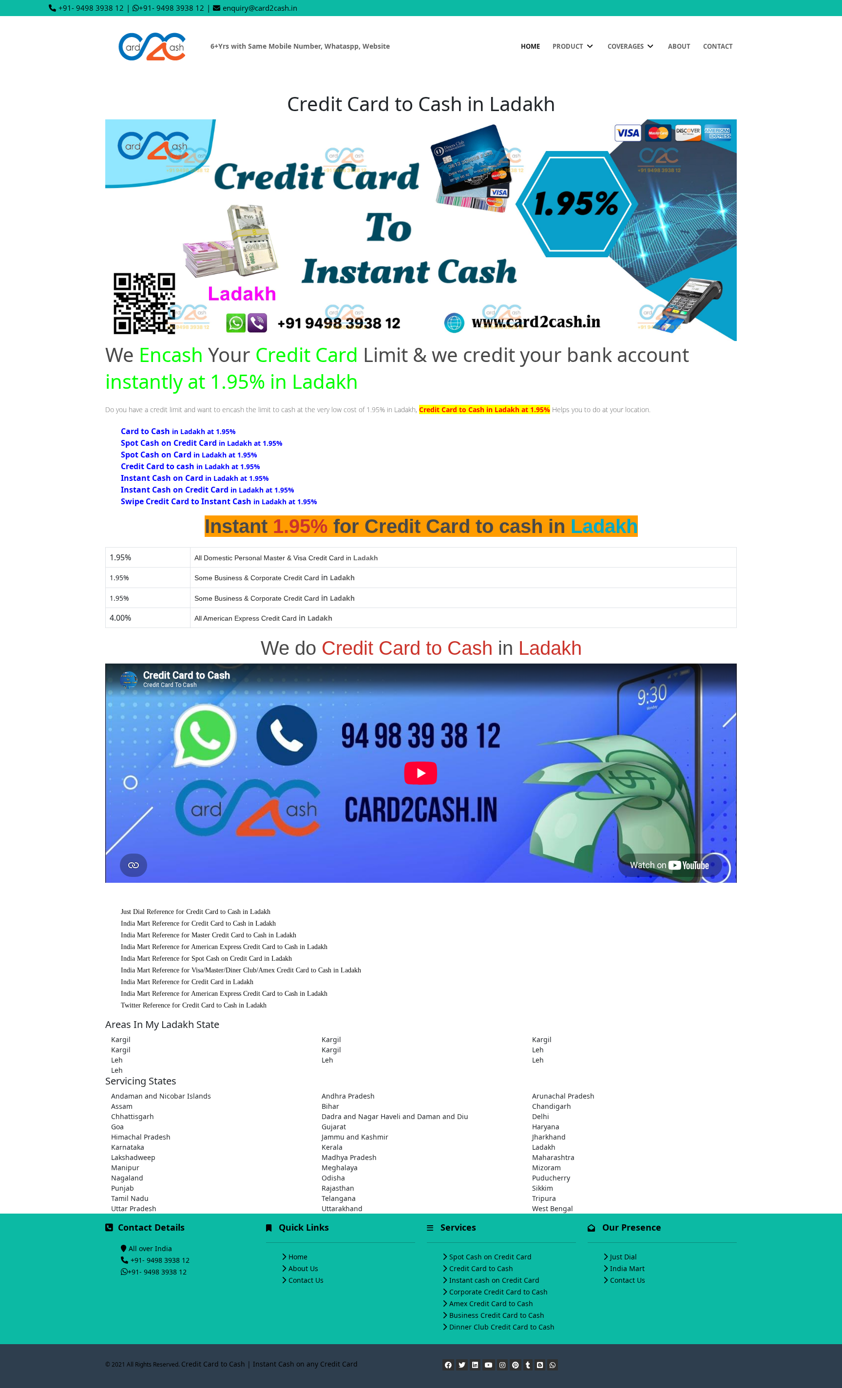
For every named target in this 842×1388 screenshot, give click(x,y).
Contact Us (306, 1280)
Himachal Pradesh (141, 1136)
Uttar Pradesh (133, 1208)
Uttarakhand (342, 1208)
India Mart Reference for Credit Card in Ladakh (187, 982)
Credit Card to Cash (481, 1268)
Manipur (125, 1167)
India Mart (627, 1268)
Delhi (540, 1116)
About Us (303, 1268)
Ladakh (543, 1147)
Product (569, 46)
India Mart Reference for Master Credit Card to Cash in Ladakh (208, 935)
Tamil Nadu (130, 1198)
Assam (122, 1106)
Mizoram (546, 1167)
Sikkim (542, 1188)
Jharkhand (549, 1136)
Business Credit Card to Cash (496, 1315)
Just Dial (623, 1256)
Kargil (121, 1039)
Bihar (330, 1106)
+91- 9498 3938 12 (91, 8)
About (679, 46)
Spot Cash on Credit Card (490, 1256)
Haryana (545, 1126)
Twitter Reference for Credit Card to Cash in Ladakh (194, 1005)
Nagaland (127, 1177)
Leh (538, 1049)
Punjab (122, 1188)
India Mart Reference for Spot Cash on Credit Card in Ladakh (206, 958)
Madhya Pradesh (349, 1157)
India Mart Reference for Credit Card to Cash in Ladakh (198, 923)
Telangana (339, 1198)
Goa (117, 1126)
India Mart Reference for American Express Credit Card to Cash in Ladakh (224, 947)
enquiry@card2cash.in (260, 8)
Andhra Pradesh (348, 1096)
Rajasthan (338, 1188)
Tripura (544, 1198)
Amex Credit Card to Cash (491, 1303)
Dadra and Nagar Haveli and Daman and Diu (395, 1116)
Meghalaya (340, 1167)
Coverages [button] (626, 46)
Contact (718, 46)
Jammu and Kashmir (355, 1136)
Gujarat (334, 1126)
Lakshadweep (133, 1157)
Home (530, 46)
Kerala (332, 1147)
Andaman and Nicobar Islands (161, 1096)
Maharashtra (553, 1157)
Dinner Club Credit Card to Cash (502, 1326)
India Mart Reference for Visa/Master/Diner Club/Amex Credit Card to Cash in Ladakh (241, 970)
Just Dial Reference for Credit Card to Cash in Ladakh (195, 911)
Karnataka (127, 1147)
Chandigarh (551, 1106)
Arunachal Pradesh (563, 1096)
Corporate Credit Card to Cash (498, 1291)
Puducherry (551, 1177)
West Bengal (552, 1208)
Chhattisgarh (132, 1116)
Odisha (333, 1177)
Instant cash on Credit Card (494, 1280)
